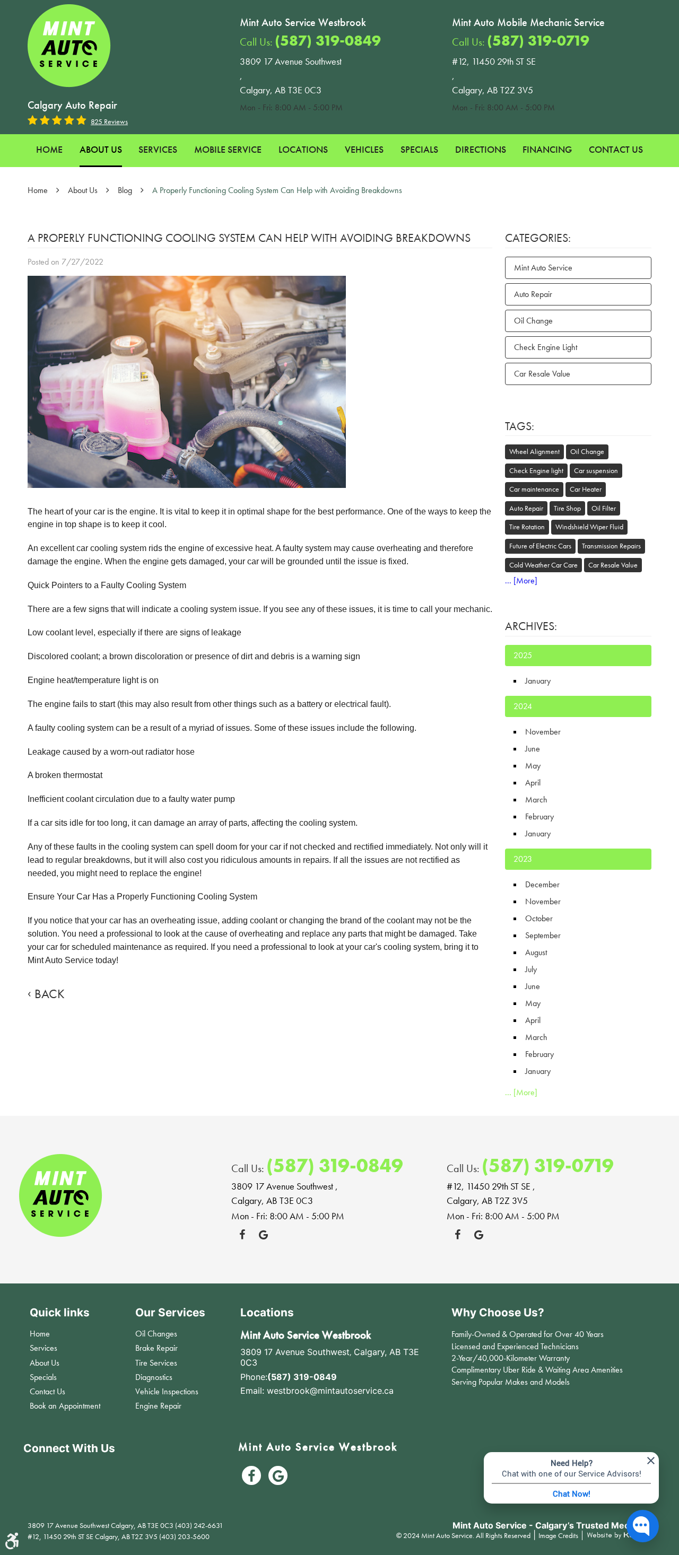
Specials (419, 149)
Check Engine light (536, 470)
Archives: (531, 626)
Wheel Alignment (534, 451)
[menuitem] (49, 150)
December (542, 884)
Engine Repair (158, 1406)
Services (157, 149)
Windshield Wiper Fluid (589, 526)
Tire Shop (567, 508)
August (536, 952)
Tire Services (156, 1363)
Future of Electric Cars (540, 546)
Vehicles (364, 149)
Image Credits (559, 1535)
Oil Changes (156, 1334)
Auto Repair (533, 294)
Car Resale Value (542, 373)
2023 (522, 858)
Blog (125, 190)
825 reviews (109, 121)
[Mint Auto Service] (69, 46)
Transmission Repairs (611, 546)
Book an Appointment (65, 1406)
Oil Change (533, 320)
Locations (303, 149)
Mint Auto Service (543, 267)
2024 (522, 706)
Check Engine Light (545, 347)
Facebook (242, 1234)
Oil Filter (603, 508)
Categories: (538, 238)
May (533, 765)
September (543, 935)
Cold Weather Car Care (543, 565)
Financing (547, 149)
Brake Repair (156, 1348)
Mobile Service (228, 149)
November (543, 731)
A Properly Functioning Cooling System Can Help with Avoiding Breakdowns (277, 190)
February (539, 816)
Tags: (519, 426)
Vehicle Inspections (166, 1391)
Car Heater (586, 489)
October (539, 918)
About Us (101, 149)
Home (49, 149)
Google (263, 1234)
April (533, 782)
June (532, 748)
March (536, 799)
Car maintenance (534, 489)
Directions (480, 149)
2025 (522, 655)
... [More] (521, 580)
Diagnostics (153, 1377)
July (531, 969)
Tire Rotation (527, 526)
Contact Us (616, 149)
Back (49, 994)
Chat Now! (571, 1493)
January (538, 680)
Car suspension (596, 470)
